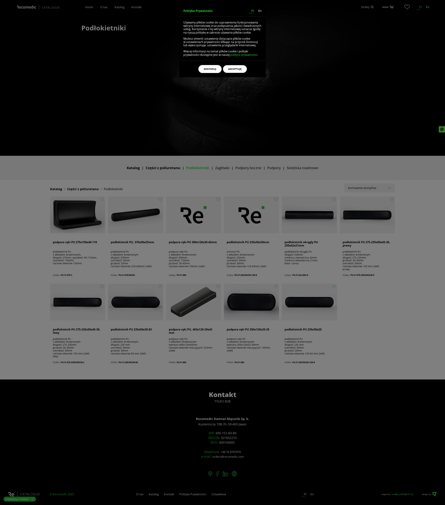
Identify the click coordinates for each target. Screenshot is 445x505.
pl (252, 10)
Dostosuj (210, 69)
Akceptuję (235, 69)
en (260, 10)
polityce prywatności (243, 55)
